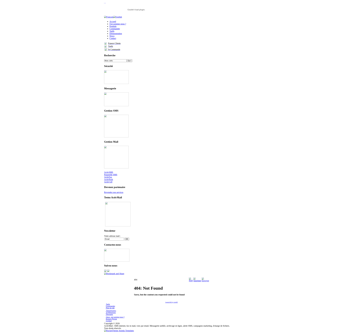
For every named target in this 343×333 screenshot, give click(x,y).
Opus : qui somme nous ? (115, 317)
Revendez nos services (113, 192)
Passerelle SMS (110, 175)
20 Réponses (111, 313)
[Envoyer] (205, 281)
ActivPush (108, 179)
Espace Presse (111, 319)
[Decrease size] (105, 2)
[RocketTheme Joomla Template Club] (119, 331)
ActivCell (108, 182)
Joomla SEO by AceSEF (171, 302)
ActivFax (108, 177)
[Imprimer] (197, 281)
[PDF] (191, 281)
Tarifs (108, 304)
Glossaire (109, 314)
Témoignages (111, 311)
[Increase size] (104, 2)
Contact (109, 321)
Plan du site (110, 308)
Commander (110, 306)
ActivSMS (108, 172)
